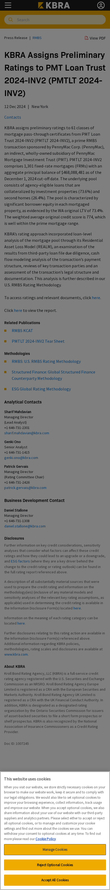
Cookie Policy (46, 839)
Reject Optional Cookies (55, 865)
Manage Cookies (55, 849)
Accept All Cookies (54, 880)
